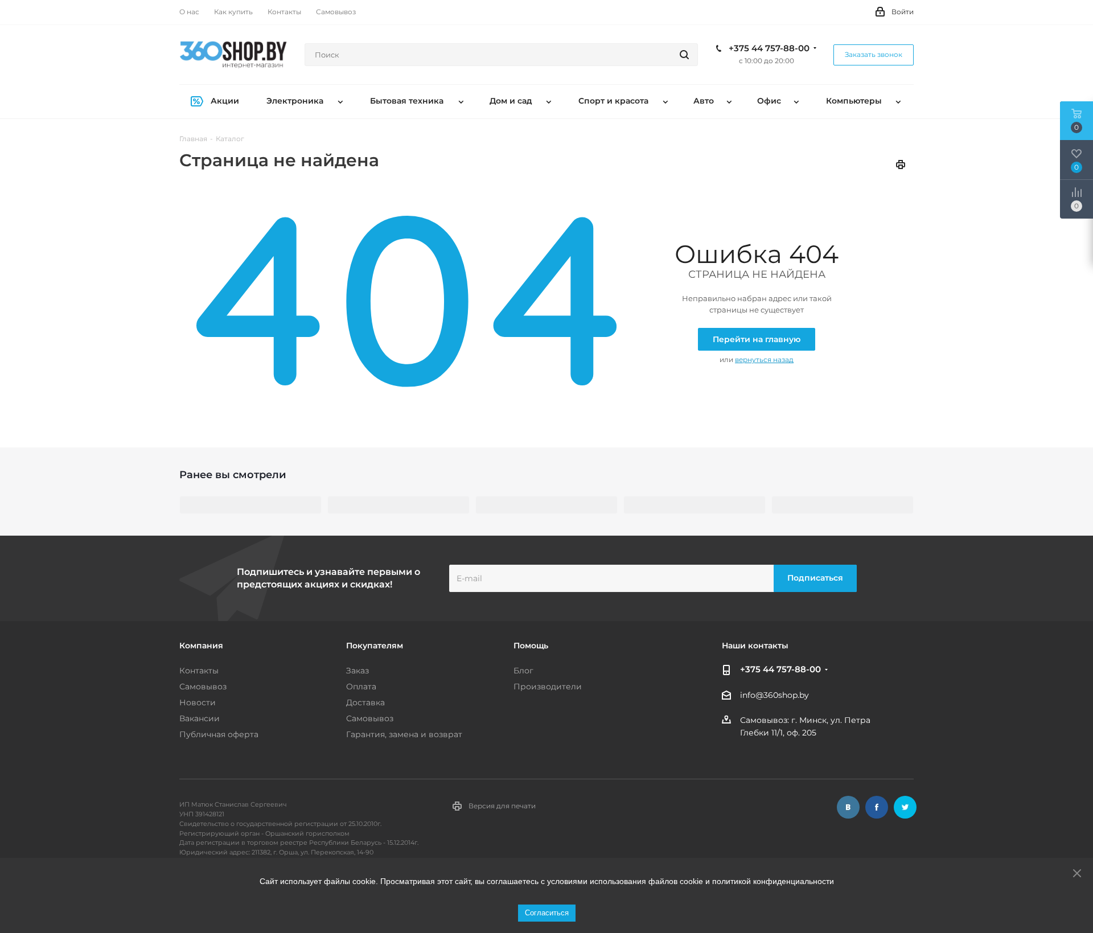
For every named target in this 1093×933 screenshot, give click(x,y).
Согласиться (547, 913)
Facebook (876, 807)
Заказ (357, 670)
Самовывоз (203, 686)
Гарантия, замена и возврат (404, 734)
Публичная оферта (218, 734)
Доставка (365, 702)
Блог (523, 670)
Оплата (361, 686)
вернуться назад (764, 359)
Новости (197, 702)
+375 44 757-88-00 (769, 48)
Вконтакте (848, 807)
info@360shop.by (774, 695)
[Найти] (684, 54)
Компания (201, 645)
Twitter (905, 807)
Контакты (199, 670)
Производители (547, 686)
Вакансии (199, 718)
